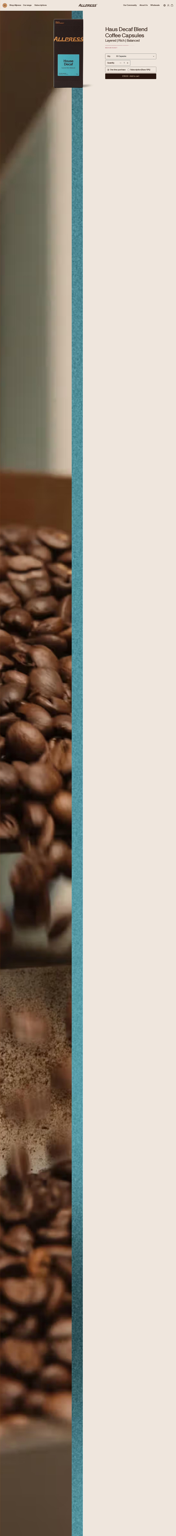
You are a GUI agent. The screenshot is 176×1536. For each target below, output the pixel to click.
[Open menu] (5, 5)
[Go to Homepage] (88, 5)
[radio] (116, 70)
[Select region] (164, 5)
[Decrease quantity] (120, 63)
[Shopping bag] (172, 5)
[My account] (168, 5)
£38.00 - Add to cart (130, 76)
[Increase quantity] (127, 63)
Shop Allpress (15, 5)
